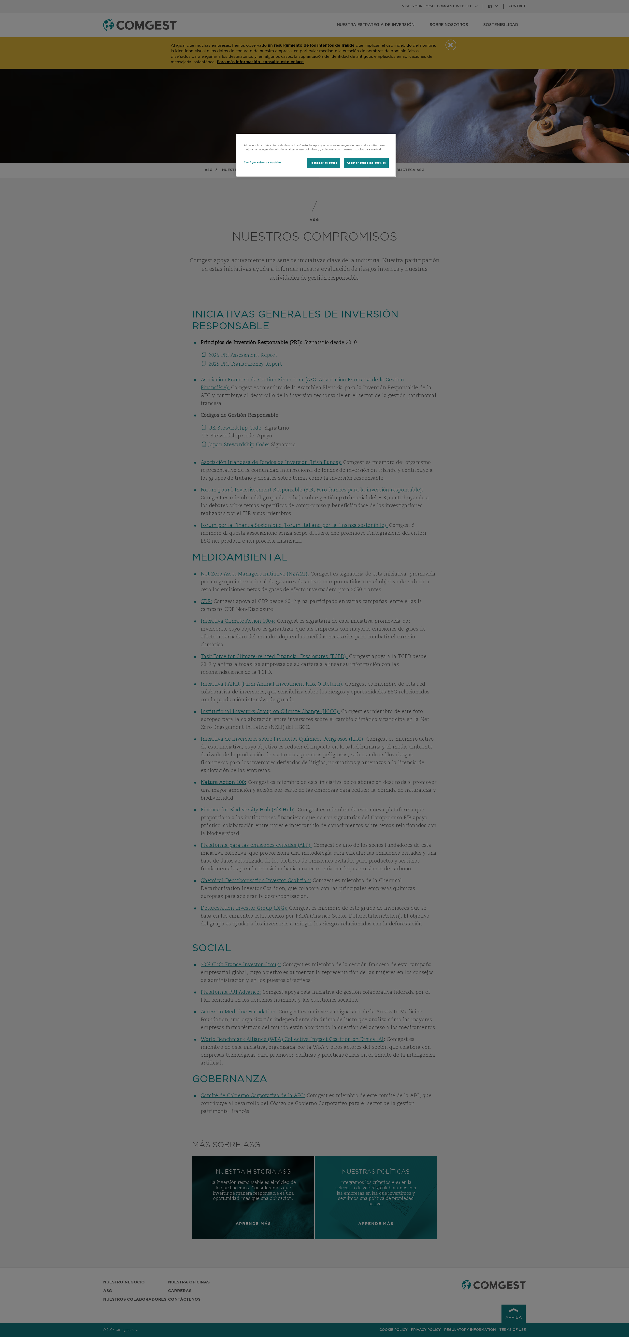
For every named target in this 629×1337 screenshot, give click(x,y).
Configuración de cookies (263, 162)
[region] (316, 155)
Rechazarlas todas (324, 163)
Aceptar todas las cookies (366, 163)
